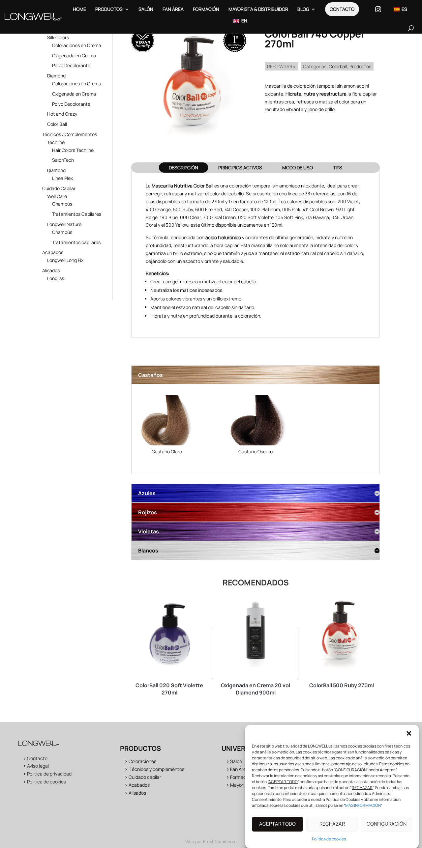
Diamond (56, 75)
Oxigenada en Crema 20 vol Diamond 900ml (255, 689)
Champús (62, 204)
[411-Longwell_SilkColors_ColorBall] (255, 421)
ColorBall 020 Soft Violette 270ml (169, 689)
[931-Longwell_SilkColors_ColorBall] (167, 421)
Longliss (55, 278)
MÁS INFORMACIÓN (363, 805)
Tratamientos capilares (76, 242)
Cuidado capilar (145, 777)
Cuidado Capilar (58, 188)
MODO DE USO (297, 167)
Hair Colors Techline (73, 150)
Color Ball (57, 124)
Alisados (51, 270)
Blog (303, 9)
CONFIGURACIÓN (387, 824)
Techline (56, 142)
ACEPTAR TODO (277, 824)
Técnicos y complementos (157, 769)
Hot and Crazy (62, 114)
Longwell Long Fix (65, 260)
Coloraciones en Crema (76, 45)
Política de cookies (329, 839)
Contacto (342, 9)
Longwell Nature (64, 224)
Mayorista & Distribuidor (258, 9)
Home (79, 9)
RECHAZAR (332, 824)
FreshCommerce (220, 841)
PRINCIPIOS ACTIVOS (240, 167)
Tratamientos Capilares (76, 214)
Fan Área (173, 9)
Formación (206, 9)
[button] (409, 733)
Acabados (52, 252)
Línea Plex (62, 178)
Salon (236, 761)
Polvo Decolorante (71, 65)
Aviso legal (38, 766)
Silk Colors (58, 37)
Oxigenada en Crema (74, 55)
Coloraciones (142, 761)
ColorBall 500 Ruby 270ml (341, 685)
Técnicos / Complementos (69, 134)
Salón (145, 9)
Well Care (57, 196)
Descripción (183, 167)
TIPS (337, 167)
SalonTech (63, 160)
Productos (109, 9)
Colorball (338, 66)
